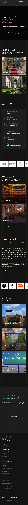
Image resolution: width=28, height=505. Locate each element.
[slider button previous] (22, 157)
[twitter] (6, 445)
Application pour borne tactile (7, 483)
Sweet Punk (9, 500)
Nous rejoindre (4, 456)
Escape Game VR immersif (7, 486)
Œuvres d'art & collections (7, 468)
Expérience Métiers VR (6, 488)
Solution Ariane (4, 474)
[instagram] (4, 445)
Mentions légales (17, 501)
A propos (3, 453)
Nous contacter (4, 458)
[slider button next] (25, 157)
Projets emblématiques (6, 451)
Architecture (4, 465)
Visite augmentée (5, 481)
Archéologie (4, 466)
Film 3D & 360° (4, 489)
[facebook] (9, 445)
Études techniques (5, 473)
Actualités (3, 454)
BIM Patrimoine (4, 471)
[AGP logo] (4, 3)
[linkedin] (2, 445)
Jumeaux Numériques (6, 470)
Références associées (6, 463)
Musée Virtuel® (5, 485)
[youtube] (11, 445)
